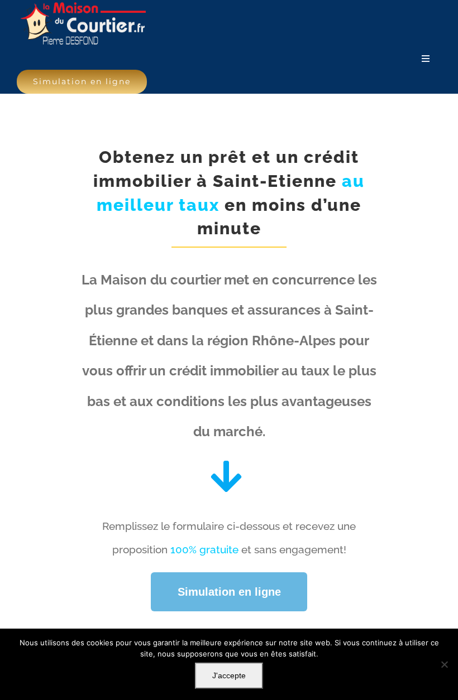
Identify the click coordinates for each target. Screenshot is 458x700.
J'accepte (229, 675)
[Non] (444, 664)
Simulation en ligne (229, 592)
